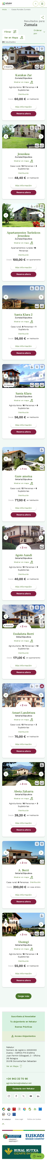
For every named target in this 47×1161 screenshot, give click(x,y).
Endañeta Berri (23, 634)
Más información (23, 107)
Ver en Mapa (11, 37)
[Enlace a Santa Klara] (23, 376)
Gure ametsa (23, 476)
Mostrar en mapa (21, 82)
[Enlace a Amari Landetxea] (23, 695)
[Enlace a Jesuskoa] (23, 136)
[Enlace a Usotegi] (23, 924)
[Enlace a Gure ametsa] (23, 459)
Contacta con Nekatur (24, 1088)
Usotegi (23, 942)
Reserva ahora (23, 113)
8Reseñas (8, 626)
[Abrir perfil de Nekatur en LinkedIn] (38, 1096)
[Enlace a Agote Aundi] (23, 537)
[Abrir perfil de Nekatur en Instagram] (8, 1096)
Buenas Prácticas (23, 1027)
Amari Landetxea (23, 713)
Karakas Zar (23, 75)
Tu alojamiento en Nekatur (23, 1021)
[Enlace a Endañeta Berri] (23, 616)
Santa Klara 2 (23, 315)
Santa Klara (23, 393)
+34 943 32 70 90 (17, 1078)
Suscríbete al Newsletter (23, 1016)
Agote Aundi (23, 555)
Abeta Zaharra (23, 791)
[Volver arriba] (3, 1124)
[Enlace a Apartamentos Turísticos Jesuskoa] (23, 215)
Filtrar (7, 31)
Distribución (23, 94)
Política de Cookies (34, 1119)
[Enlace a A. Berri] (23, 853)
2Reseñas (8, 67)
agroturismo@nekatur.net (19, 1083)
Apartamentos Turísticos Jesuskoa (23, 234)
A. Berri (23, 870)
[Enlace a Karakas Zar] (23, 58)
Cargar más (23, 996)
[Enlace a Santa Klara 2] (23, 297)
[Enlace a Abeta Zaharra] (23, 774)
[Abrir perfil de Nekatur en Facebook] (16, 1096)
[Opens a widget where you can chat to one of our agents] (37, 1156)
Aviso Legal (19, 1119)
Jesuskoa (23, 154)
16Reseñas (8, 385)
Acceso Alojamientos (25, 1036)
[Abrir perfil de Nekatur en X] (23, 1096)
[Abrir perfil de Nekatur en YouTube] (30, 1096)
